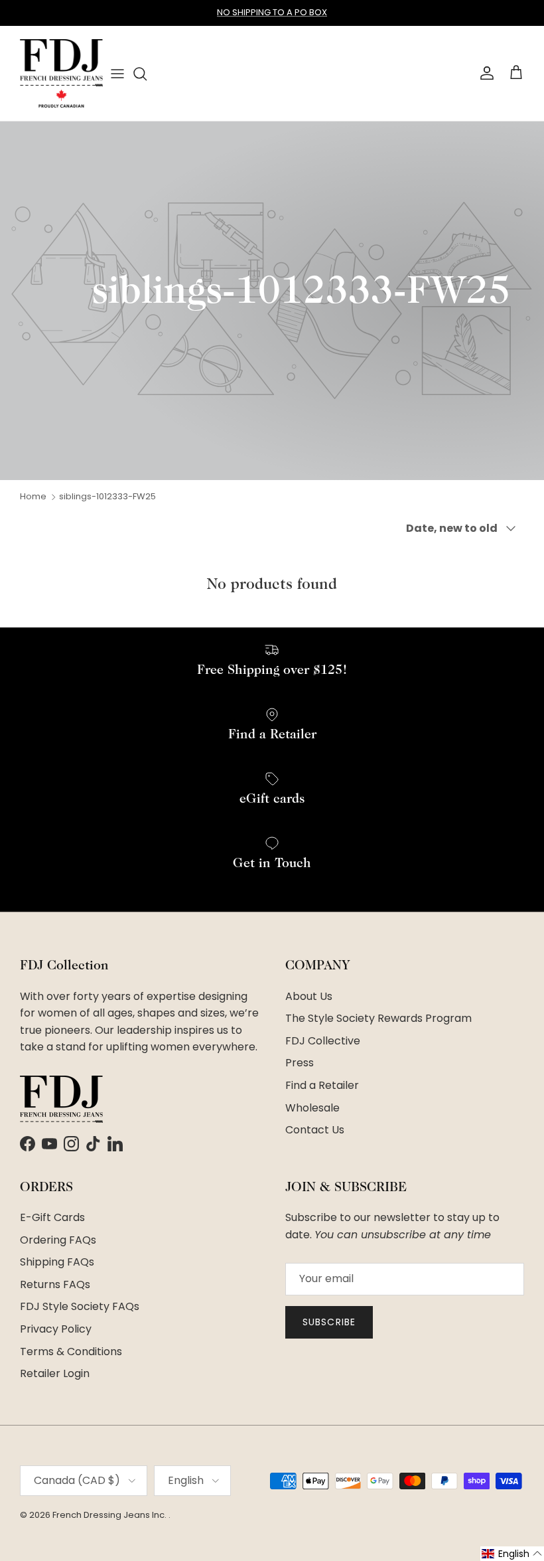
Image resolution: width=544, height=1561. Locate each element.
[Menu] (117, 73)
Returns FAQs (55, 1284)
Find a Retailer (322, 1085)
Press (299, 1062)
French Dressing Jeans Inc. (110, 1515)
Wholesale (312, 1107)
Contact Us (314, 1129)
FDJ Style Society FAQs (79, 1306)
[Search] (140, 73)
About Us (308, 996)
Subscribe (329, 1322)
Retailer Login (55, 1373)
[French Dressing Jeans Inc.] (61, 73)
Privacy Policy (56, 1329)
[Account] (484, 73)
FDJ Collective (322, 1040)
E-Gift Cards (52, 1217)
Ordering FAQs (58, 1240)
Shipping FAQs (57, 1262)
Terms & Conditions (71, 1351)
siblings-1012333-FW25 (107, 496)
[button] (512, 1553)
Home (33, 496)
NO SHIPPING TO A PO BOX (272, 12)
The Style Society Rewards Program (378, 1018)
